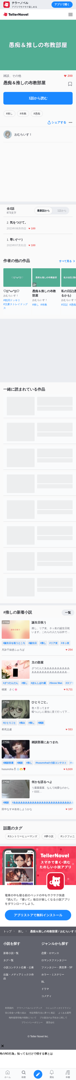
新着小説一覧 (11, 953)
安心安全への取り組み (15, 1013)
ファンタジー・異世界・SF (56, 967)
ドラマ (45, 988)
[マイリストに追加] (70, 84)
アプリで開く (62, 4)
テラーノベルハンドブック (29, 1008)
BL (43, 981)
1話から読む (38, 98)
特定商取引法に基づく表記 (42, 1013)
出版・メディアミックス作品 (18, 976)
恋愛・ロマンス (50, 953)
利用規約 (9, 1008)
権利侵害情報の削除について (22, 1017)
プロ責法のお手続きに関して (53, 1017)
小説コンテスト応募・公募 (18, 967)
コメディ (46, 996)
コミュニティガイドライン (58, 1008)
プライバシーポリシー (32, 1022)
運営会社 (50, 1022)
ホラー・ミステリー (52, 974)
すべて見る (65, 261)
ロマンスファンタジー (54, 960)
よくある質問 (64, 1013)
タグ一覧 (8, 960)
